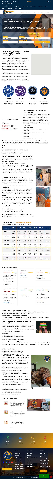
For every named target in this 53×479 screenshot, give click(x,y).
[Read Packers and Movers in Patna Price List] (6, 403)
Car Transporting (18, 457)
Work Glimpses (40, 6)
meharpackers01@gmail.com (45, 458)
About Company (30, 453)
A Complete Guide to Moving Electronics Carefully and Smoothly (16, 422)
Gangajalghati (5, 28)
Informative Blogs (25, 6)
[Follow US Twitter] (6, 462)
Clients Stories (9, 6)
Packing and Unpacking (19, 466)
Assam (16, 8)
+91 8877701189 (14, 1)
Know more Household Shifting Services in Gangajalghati (13, 175)
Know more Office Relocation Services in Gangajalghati (13, 209)
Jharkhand (21, 8)
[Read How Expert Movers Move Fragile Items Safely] (6, 412)
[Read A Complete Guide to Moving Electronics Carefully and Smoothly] (6, 422)
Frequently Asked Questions (32, 457)
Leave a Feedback (33, 6)
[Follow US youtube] (12, 462)
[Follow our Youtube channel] (50, 1)
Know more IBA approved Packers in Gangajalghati (12, 220)
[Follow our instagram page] (48, 1)
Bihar (4, 8)
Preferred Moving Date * (23, 40)
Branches (34, 12)
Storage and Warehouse (19, 468)
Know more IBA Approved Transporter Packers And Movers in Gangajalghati (17, 197)
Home (22, 12)
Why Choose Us (30, 466)
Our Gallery (29, 462)
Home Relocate (17, 453)
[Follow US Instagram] (9, 462)
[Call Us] (51, 476)
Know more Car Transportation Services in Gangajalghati (13, 163)
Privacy (46, 6)
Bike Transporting (18, 459)
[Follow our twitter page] (47, 1)
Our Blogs (29, 459)
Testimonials (29, 455)
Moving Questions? (17, 6)
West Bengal (10, 8)
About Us (4, 6)
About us (40, 12)
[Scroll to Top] (51, 1)
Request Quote (42, 42)
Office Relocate (17, 455)
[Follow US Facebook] (3, 462)
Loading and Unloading (19, 464)
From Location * (38, 36)
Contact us (47, 12)
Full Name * (5, 36)
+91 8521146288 (6, 1)
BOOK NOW (44, 470)
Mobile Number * (22, 36)
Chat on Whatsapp (44, 476)
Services (27, 12)
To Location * (6, 40)
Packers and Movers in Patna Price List (17, 402)
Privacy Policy (29, 464)
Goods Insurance (18, 462)
